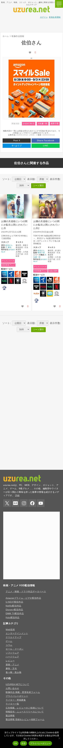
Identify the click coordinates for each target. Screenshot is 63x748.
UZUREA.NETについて (17, 684)
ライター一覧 (12, 704)
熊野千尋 (55, 124)
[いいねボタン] (30, 52)
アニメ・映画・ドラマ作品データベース (26, 591)
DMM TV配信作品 (15, 613)
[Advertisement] (31, 24)
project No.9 (28, 124)
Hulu (4, 281)
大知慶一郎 (42, 124)
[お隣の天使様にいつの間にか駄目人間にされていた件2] (47, 206)
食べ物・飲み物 (13, 672)
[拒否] (59, 738)
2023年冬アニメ (8, 265)
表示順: (31, 179)
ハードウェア (12, 656)
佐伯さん (9, 245)
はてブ (16, 145)
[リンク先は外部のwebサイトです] (31, 116)
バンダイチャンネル (4, 288)
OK (15, 743)
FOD (43, 287)
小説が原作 (53, 271)
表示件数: (55, 179)
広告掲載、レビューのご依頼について (25, 708)
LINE (45, 145)
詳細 (17, 495)
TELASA (36, 293)
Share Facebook (45, 140)
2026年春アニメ (40, 271)
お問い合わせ (12, 688)
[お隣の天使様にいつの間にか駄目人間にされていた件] (15, 206)
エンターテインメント (17, 633)
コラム (9, 645)
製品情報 (10, 715)
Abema (50, 280)
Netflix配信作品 (13, 605)
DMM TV (24, 274)
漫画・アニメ (12, 664)
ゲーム (9, 641)
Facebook (32, 503)
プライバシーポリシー (17, 696)
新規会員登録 (55, 17)
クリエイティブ (13, 637)
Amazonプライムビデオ (4, 274)
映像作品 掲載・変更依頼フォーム (23, 692)
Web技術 (10, 629)
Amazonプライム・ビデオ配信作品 (23, 598)
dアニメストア (18, 274)
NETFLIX (11, 281)
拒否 (24, 743)
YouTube (40, 503)
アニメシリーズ (8, 261)
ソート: (6, 179)
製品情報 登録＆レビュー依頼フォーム (25, 719)
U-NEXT (18, 281)
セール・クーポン (15, 649)
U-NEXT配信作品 (14, 602)
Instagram (24, 503)
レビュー (10, 660)
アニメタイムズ (11, 274)
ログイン (44, 17)
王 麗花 (8, 247)
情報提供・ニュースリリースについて (25, 711)
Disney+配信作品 (14, 609)
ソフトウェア (12, 653)
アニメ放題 (50, 293)
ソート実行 (38, 185)
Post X (16, 140)
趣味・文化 (11, 668)
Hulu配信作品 (12, 617)
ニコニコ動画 (24, 281)
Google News (15, 503)
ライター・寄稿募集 (16, 700)
